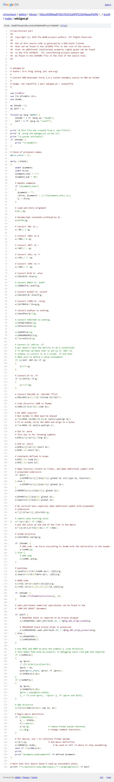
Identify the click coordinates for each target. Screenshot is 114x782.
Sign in (108, 4)
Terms (34, 777)
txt (101, 777)
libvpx (33, 14)
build (107, 14)
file (63, 25)
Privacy (26, 777)
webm (23, 14)
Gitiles (18, 777)
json (108, 777)
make (8, 18)
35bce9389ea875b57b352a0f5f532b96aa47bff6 (68, 14)
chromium (9, 14)
